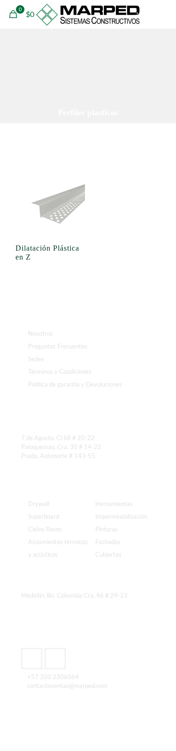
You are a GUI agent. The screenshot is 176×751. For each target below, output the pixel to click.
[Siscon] (88, 14)
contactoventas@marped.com (67, 685)
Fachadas (108, 541)
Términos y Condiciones (60, 371)
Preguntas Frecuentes (57, 346)
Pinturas (106, 529)
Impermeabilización (121, 516)
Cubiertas (108, 554)
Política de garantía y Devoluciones (75, 384)
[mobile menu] (163, 14)
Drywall (38, 503)
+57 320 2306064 (53, 676)
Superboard (43, 516)
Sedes (36, 359)
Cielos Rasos (45, 529)
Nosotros (40, 333)
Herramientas (114, 503)
